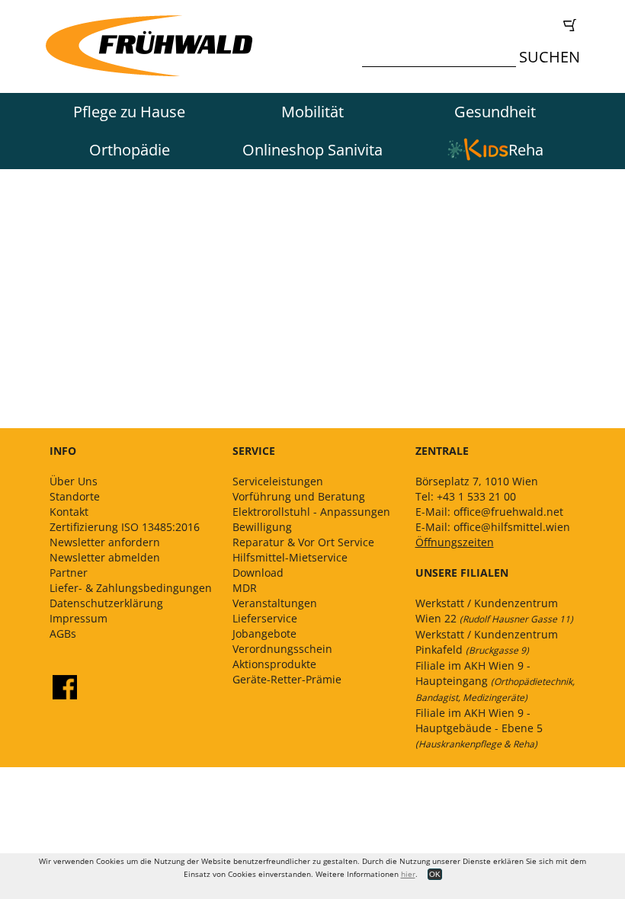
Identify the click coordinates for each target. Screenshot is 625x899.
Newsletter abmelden (105, 557)
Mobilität (312, 111)
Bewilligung (262, 527)
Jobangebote (264, 633)
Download (258, 572)
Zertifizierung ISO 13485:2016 (125, 527)
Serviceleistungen (277, 481)
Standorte (75, 496)
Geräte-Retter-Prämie (286, 679)
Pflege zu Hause (129, 111)
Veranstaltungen (274, 603)
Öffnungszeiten (454, 542)
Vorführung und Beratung (298, 496)
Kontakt (69, 511)
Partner (69, 572)
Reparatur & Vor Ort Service (303, 542)
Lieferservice (264, 618)
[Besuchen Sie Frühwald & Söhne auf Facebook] (65, 687)
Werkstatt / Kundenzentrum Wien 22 (494, 610)
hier (408, 874)
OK (435, 874)
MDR (244, 588)
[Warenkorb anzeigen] (475, 25)
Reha (525, 149)
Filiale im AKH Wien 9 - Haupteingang (495, 681)
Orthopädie (129, 149)
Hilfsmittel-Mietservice (290, 557)
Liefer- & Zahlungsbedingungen (131, 588)
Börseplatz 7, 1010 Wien (476, 481)
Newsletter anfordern (105, 542)
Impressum (78, 618)
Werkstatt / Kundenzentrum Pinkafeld (486, 642)
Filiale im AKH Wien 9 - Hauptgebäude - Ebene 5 (479, 727)
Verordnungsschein (282, 648)
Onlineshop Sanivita (312, 149)
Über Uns (74, 481)
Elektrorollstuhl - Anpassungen (311, 511)
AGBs (63, 633)
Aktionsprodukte (274, 664)
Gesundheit (495, 111)
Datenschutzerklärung (106, 603)
